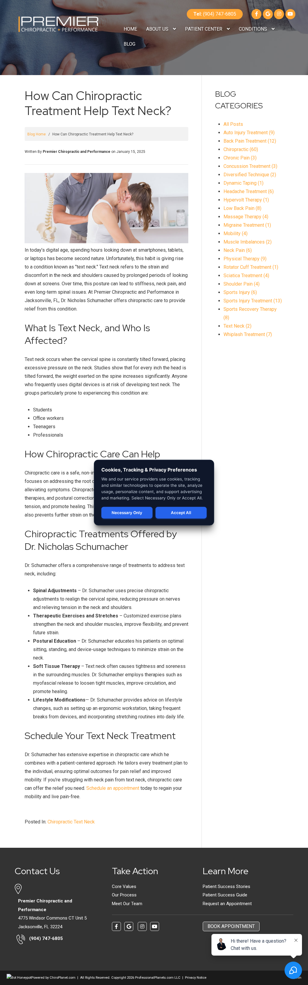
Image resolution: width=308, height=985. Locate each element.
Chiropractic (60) (240, 149)
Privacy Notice (195, 978)
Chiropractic (60, 822)
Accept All (181, 512)
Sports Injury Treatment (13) (252, 301)
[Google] (268, 14)
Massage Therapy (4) (245, 217)
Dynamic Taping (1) (243, 183)
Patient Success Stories (226, 886)
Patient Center (204, 29)
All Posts (233, 124)
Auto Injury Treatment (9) (249, 132)
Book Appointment (231, 926)
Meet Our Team (127, 903)
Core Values (124, 886)
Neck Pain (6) (237, 250)
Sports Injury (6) (240, 292)
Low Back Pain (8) (242, 208)
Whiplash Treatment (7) (247, 334)
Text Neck (84, 822)
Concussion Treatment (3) (250, 166)
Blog (129, 44)
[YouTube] (290, 14)
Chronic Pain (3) (240, 158)
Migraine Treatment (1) (247, 225)
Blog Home (36, 134)
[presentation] (19, 978)
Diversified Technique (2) (249, 174)
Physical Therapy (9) (244, 259)
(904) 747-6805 (214, 14)
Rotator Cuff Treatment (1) (250, 267)
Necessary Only (127, 512)
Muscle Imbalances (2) (247, 242)
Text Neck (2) (237, 326)
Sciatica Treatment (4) (246, 275)
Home (130, 29)
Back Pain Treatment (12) (249, 141)
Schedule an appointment (112, 788)
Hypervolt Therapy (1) (246, 200)
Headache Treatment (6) (248, 191)
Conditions (253, 29)
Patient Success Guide (225, 895)
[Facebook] (256, 14)
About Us (158, 29)
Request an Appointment (227, 903)
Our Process (124, 895)
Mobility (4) (235, 233)
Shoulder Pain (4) (241, 284)
